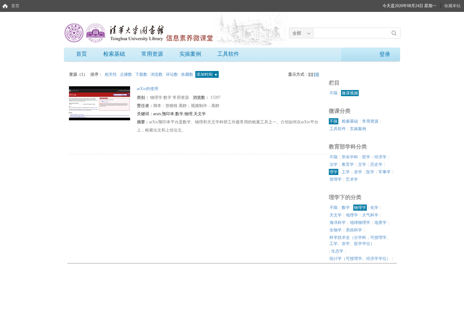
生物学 (335, 230)
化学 (374, 207)
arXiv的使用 (147, 88)
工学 (346, 172)
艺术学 (352, 179)
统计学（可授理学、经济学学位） (360, 258)
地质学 (380, 222)
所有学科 (350, 157)
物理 (188, 113)
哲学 (366, 157)
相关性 (111, 74)
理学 (333, 172)
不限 (333, 93)
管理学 (335, 179)
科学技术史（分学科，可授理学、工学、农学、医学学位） (360, 240)
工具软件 (228, 54)
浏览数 (157, 74)
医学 (370, 172)
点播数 (126, 74)
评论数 (172, 74)
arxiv (157, 113)
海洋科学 (337, 222)
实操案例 (190, 54)
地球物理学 (360, 222)
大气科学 (370, 215)
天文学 (200, 113)
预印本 (168, 113)
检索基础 (114, 54)
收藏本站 (452, 5)
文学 (362, 164)
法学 (333, 164)
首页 (15, 5)
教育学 (348, 164)
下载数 (141, 74)
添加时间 (205, 74)
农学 (358, 172)
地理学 (352, 215)
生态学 (337, 251)
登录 (384, 54)
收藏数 (187, 74)
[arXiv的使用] (99, 103)
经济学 (380, 157)
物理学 (360, 207)
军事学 (384, 172)
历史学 (376, 164)
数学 (179, 113)
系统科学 (354, 230)
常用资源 (152, 54)
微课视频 (350, 93)
